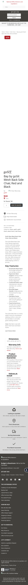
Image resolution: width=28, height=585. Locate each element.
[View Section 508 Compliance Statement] (9, 574)
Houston (12, 475)
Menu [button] (6, 7)
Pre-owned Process (6, 497)
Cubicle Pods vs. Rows (6, 492)
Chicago (3, 475)
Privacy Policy (4, 565)
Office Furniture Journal (7, 535)
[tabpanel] (14, 284)
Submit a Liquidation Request (8, 543)
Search (14, 17)
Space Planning (5, 510)
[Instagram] (6, 479)
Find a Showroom (5, 548)
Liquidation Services (6, 518)
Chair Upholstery (5, 500)
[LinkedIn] (15, 479)
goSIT (5, 193)
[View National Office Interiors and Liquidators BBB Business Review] (8, 569)
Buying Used (4, 490)
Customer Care (5, 550)
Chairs (7, 32)
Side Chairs (13, 32)
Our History (4, 528)
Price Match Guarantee (7, 533)
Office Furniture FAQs (6, 495)
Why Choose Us (5, 530)
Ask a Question (5, 545)
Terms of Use (12, 565)
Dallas (7, 475)
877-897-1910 (14, 385)
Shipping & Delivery (6, 515)
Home (3, 32)
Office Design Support (6, 513)
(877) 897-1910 (14, 12)
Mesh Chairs (11, 231)
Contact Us (4, 553)
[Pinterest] (11, 479)
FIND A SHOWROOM (14, 20)
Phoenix (22, 475)
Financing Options (5, 520)
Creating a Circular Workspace (9, 487)
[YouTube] (19, 479)
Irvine (17, 475)
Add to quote (16, 205)
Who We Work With (6, 507)
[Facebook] (2, 479)
